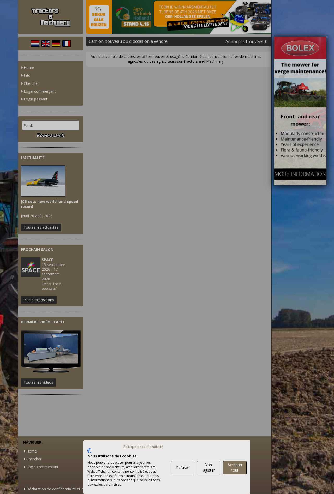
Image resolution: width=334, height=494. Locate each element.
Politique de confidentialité (143, 446)
